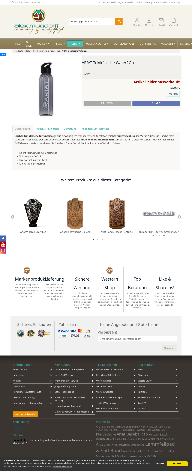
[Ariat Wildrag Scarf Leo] (33, 213)
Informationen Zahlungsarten (28, 403)
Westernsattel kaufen (107, 408)
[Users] (137, 271)
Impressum (18, 375)
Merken (173, 93)
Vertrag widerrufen (25, 414)
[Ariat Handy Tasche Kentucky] (117, 213)
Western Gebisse (104, 391)
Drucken (107, 103)
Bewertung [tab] (70, 128)
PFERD (58, 43)
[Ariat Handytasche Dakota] (75, 213)
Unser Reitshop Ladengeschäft (70, 369)
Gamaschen (154, 438)
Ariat (87, 74)
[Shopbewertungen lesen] (17, 428)
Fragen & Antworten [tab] (47, 128)
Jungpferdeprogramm (65, 386)
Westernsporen (104, 386)
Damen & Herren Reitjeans (109, 369)
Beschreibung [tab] (23, 128)
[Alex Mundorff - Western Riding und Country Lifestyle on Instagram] (3, 251)
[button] (138, 21)
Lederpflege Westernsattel (68, 406)
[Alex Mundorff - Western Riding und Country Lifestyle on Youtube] (3, 245)
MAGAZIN (167, 43)
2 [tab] (97, 239)
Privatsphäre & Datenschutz (27, 391)
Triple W (142, 403)
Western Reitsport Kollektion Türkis (148, 451)
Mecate (152, 456)
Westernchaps (162, 426)
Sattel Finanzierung (64, 391)
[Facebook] (157, 271)
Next (179, 217)
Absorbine (143, 375)
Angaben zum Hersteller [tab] (95, 128)
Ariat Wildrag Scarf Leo (33, 232)
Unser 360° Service (64, 375)
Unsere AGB (19, 386)
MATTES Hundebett (119, 438)
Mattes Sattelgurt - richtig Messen (72, 411)
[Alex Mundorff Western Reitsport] (27, 271)
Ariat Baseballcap (132, 434)
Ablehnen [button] (160, 464)
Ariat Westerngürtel (118, 444)
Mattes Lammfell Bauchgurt (112, 456)
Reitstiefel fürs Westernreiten (137, 429)
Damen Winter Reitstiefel (108, 429)
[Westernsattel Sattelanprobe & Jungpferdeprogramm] (110, 271)
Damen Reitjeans (138, 438)
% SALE (29, 43)
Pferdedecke (106, 434)
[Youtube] (173, 271)
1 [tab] (93, 239)
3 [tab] (102, 239)
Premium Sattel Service (66, 380)
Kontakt (17, 380)
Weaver (142, 408)
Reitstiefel (133, 426)
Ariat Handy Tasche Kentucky (116, 232)
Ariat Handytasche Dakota (75, 232)
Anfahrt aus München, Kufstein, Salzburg (71, 399)
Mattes (141, 386)
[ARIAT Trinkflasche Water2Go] (46, 89)
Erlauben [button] (177, 464)
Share (156, 103)
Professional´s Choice (149, 397)
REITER (74, 43)
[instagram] (165, 271)
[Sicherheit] (34, 333)
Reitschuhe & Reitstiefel (108, 375)
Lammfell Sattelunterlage (109, 397)
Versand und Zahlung (24, 397)
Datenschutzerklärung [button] (62, 466)
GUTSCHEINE (148, 43)
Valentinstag (146, 426)
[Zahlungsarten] (75, 333)
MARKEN (42, 43)
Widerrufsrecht (20, 369)
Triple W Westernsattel (107, 403)
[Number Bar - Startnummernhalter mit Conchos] (158, 213)
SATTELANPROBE (124, 43)
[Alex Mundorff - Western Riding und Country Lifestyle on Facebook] (3, 239)
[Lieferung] (54, 271)
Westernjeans (168, 438)
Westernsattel (159, 429)
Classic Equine (145, 380)
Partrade (142, 391)
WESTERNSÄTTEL (96, 43)
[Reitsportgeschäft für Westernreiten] (82, 271)
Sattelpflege (138, 444)
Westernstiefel (103, 380)
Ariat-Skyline (103, 426)
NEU (18, 43)
